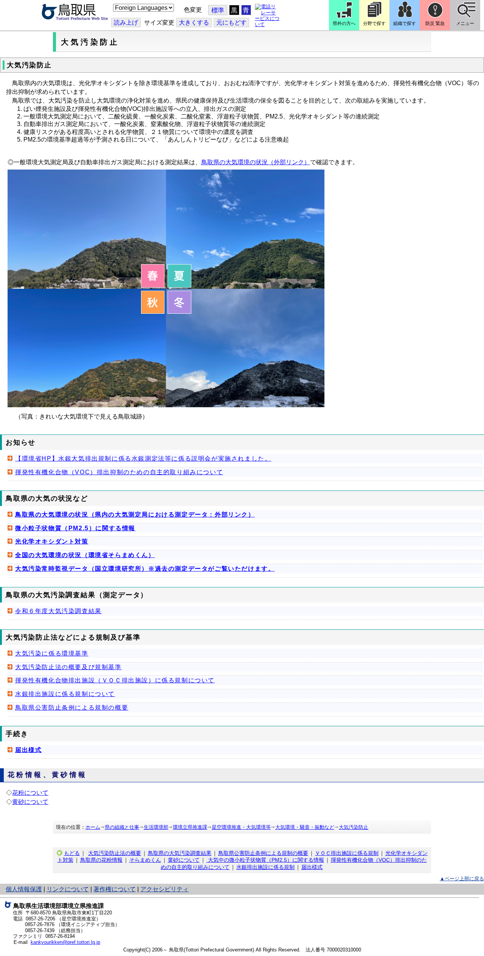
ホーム (92, 827)
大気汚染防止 (353, 827)
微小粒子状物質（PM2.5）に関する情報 (75, 528)
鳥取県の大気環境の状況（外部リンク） (255, 162)
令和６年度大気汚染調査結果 (58, 611)
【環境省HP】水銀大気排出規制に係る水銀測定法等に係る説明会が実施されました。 (143, 458)
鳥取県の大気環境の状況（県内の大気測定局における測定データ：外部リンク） (135, 514)
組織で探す (404, 23)
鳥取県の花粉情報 (101, 860)
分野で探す (374, 23)
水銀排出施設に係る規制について (65, 694)
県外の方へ (344, 23)
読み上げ (126, 22)
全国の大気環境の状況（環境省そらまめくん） (85, 555)
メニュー (465, 23)
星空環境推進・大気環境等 (241, 827)
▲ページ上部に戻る (462, 878)
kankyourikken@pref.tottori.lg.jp (65, 942)
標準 (217, 10)
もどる (72, 853)
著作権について (114, 889)
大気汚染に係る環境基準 (51, 653)
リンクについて (68, 889)
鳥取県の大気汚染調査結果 (179, 853)
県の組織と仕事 (122, 827)
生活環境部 (156, 827)
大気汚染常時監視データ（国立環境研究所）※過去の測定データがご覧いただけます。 (145, 568)
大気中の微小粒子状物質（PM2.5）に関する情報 (265, 860)
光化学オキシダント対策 (51, 541)
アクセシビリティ (164, 889)
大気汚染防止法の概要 (114, 853)
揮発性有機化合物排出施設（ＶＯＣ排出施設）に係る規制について (115, 680)
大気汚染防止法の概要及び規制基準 (68, 667)
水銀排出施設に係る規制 (265, 867)
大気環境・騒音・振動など (304, 827)
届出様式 (28, 750)
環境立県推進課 (190, 827)
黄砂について (30, 802)
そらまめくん (145, 860)
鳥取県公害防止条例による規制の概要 (71, 707)
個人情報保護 (24, 889)
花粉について (30, 792)
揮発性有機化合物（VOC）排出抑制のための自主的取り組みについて (119, 472)
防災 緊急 (435, 23)
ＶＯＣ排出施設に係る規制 (347, 853)
